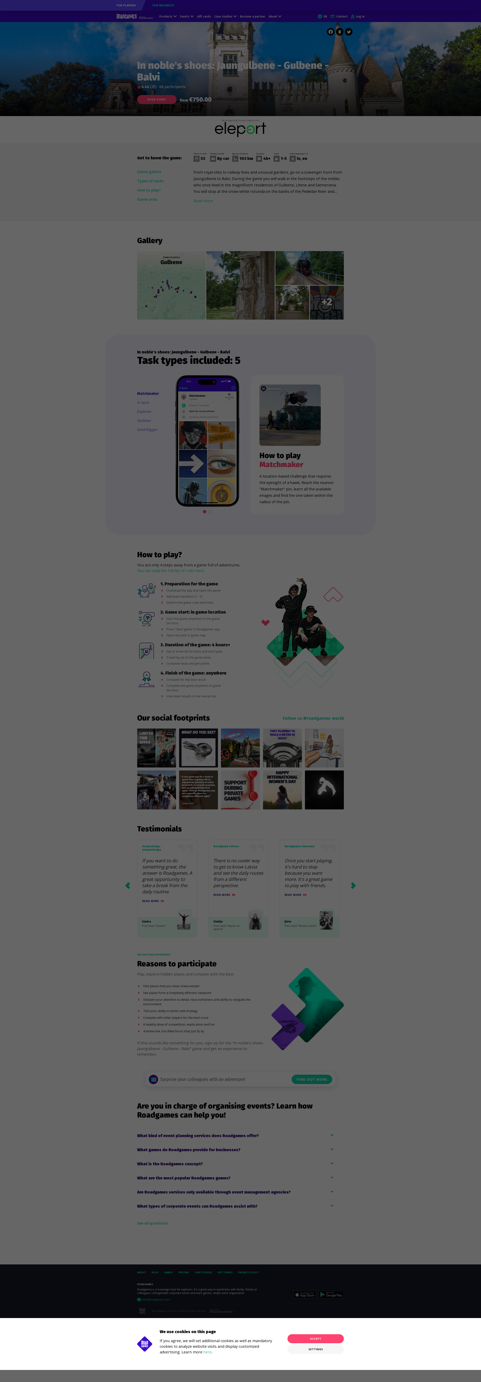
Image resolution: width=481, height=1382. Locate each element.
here (207, 1352)
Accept (315, 1338)
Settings (316, 1349)
